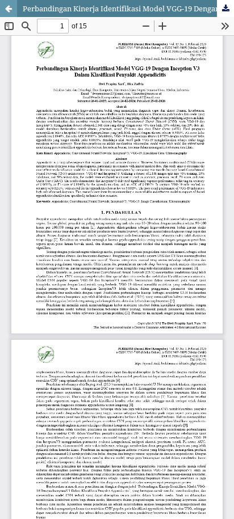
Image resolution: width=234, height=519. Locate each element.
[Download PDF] (225, 8)
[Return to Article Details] (8, 8)
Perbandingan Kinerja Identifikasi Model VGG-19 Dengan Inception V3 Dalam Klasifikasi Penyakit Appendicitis (128, 8)
